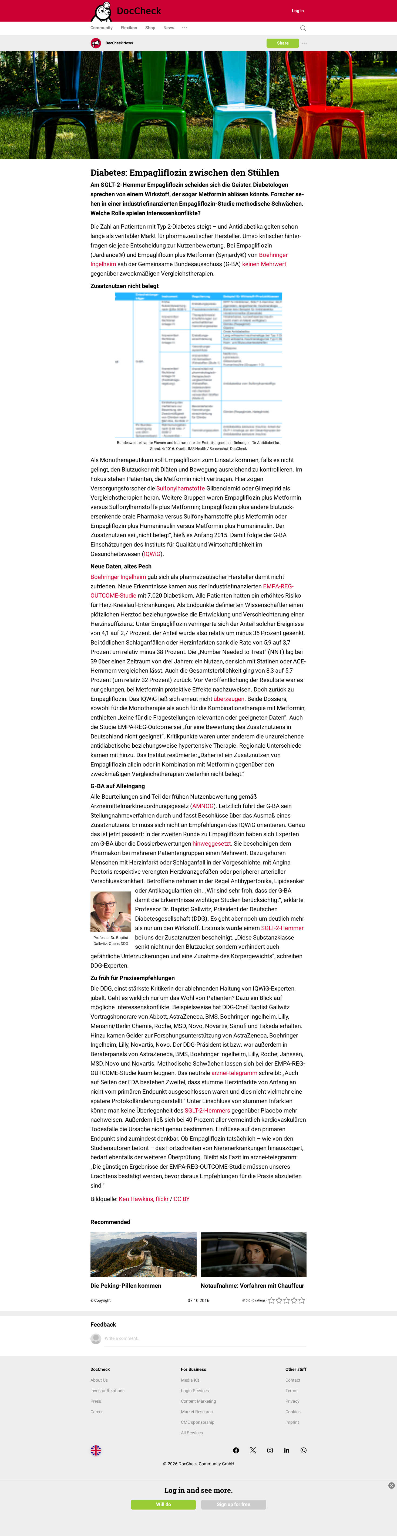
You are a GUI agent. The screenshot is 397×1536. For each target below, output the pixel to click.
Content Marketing (198, 1401)
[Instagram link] (270, 1450)
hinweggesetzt (212, 843)
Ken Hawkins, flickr (144, 1199)
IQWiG (152, 554)
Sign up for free (233, 1504)
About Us (99, 1380)
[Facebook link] (236, 1450)
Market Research (197, 1411)
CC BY (182, 1199)
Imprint (292, 1422)
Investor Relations (107, 1390)
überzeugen (229, 699)
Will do (163, 1504)
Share (283, 43)
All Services (192, 1432)
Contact (292, 1380)
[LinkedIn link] (287, 1450)
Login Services (195, 1390)
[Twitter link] (253, 1450)
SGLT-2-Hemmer (282, 928)
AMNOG (203, 806)
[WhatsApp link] (304, 1450)
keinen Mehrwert (264, 264)
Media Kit (190, 1380)
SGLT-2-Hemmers (207, 1110)
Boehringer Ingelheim (118, 577)
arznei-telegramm (234, 1073)
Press (95, 1401)
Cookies (293, 1411)
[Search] (302, 28)
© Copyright (100, 1300)
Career (96, 1411)
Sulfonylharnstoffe (180, 488)
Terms (291, 1390)
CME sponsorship (197, 1422)
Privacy (292, 1401)
